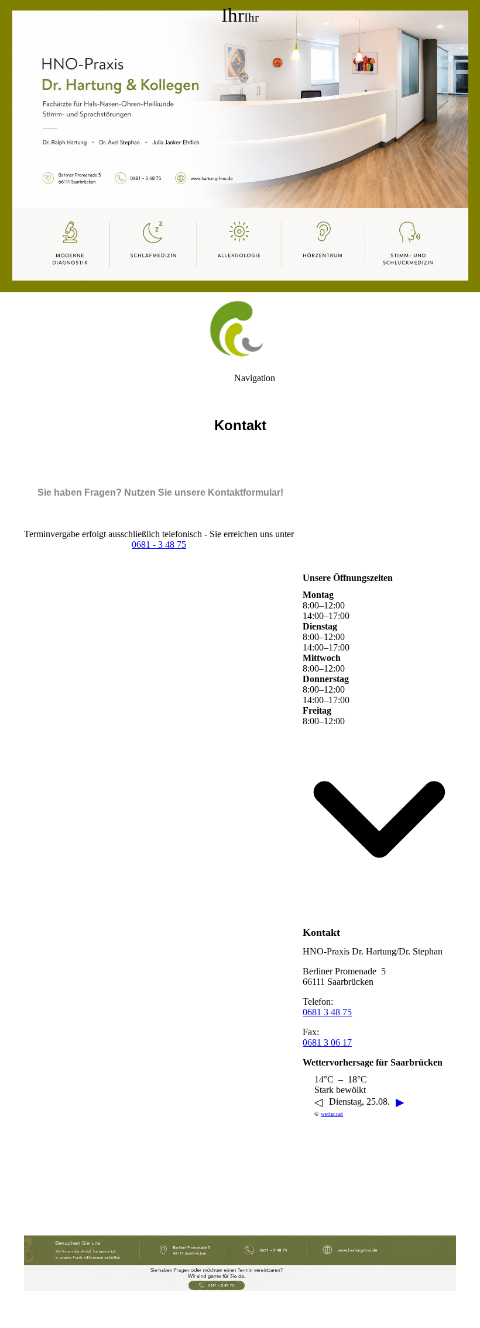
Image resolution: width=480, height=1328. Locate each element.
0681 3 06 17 (327, 1042)
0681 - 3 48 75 (159, 544)
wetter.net (332, 1114)
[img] (240, 146)
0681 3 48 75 (327, 1012)
